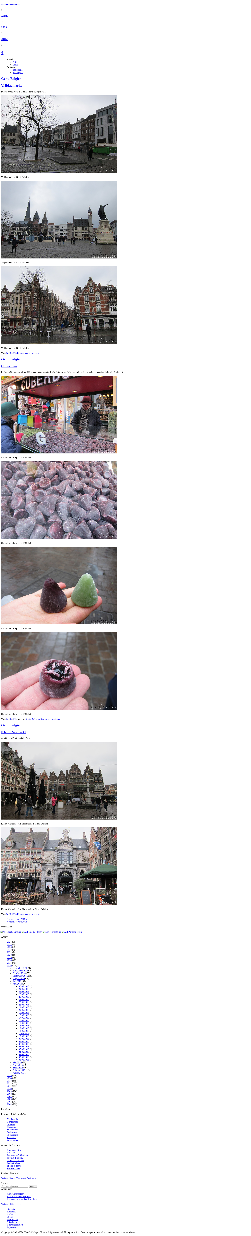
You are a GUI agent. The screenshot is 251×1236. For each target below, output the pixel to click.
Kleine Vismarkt (13, 732)
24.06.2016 (24, 999)
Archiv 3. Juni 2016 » (17, 919)
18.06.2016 (24, 1015)
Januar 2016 (18, 1073)
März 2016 (18, 1067)
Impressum (12, 1227)
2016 (4, 27)
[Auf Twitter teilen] (52, 932)
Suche (10, 1217)
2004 (9, 1104)
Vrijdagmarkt (11, 85)
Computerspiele (14, 1150)
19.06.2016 (24, 1012)
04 (7, 353)
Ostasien (11, 1124)
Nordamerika (13, 1119)
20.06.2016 (24, 1010)
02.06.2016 (24, 1057)
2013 (9, 1080)
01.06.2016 (24, 1059)
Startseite (11, 1209)
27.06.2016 (24, 991)
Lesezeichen (12, 1219)
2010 (9, 1088)
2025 (9, 942)
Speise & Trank (33, 719)
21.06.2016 (24, 1007)
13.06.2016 (24, 1028)
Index (15, 64)
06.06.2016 (24, 1046)
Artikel (16, 62)
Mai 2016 (17, 1062)
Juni (4, 39)
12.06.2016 (24, 1031)
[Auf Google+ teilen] (32, 932)
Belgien (15, 79)
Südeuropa (12, 1132)
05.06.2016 (24, 1049)
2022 (9, 949)
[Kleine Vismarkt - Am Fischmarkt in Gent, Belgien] (59, 818)
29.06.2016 (24, 989)
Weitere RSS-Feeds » (11, 1204)
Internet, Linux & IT (16, 1158)
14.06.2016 (24, 1025)
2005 (9, 1101)
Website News (13, 1168)
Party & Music (13, 1163)
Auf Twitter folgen (15, 1194)
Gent (5, 79)
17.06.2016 (24, 1018)
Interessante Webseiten (17, 1155)
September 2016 (20, 976)
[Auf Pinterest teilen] (72, 932)
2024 (9, 944)
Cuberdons (9, 366)
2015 (9, 1075)
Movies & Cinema (15, 1160)
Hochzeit (11, 1152)
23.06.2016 (24, 1002)
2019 (9, 957)
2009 (9, 1091)
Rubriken (11, 1211)
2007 (9, 1096)
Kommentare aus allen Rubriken (22, 1199)
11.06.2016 (24, 1033)
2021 (9, 952)
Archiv (4, 16)
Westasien (11, 1137)
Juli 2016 (17, 981)
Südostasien (12, 1135)
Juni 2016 (17, 983)
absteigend (18, 70)
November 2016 (20, 970)
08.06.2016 (24, 1041)
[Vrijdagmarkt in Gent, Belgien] (59, 172)
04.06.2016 (24, 1052)
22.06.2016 (24, 1004)
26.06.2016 (24, 994)
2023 (9, 947)
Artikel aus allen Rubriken (19, 1196)
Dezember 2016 (20, 968)
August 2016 (19, 978)
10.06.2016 (24, 1036)
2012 (9, 1083)
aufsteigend (18, 72)
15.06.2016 (24, 1023)
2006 (9, 1099)
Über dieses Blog (15, 1224)
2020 (9, 955)
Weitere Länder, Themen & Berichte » (18, 1178)
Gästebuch (12, 1222)
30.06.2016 (24, 986)
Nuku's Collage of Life (10, 4)
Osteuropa (11, 1127)
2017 (9, 963)
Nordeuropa (12, 1122)
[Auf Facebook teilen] (10, 932)
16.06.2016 (24, 1020)
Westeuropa (12, 1140)
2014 (9, 1078)
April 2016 (18, 1065)
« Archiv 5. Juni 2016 (17, 921)
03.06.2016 (24, 1054)
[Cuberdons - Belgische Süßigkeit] (59, 452)
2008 (9, 1094)
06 (10, 353)
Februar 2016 (19, 1070)
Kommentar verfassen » (28, 353)
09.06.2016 (24, 1039)
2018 (9, 960)
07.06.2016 (24, 1044)
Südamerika (12, 1129)
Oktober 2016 (19, 973)
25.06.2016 (24, 997)
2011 (9, 1086)
